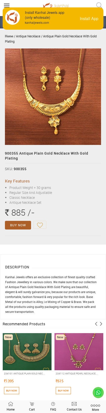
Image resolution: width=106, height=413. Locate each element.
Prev (96, 324)
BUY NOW (18, 225)
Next (101, 324)
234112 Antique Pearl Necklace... (77, 373)
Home (9, 36)
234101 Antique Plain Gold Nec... (24, 373)
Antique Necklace (28, 36)
